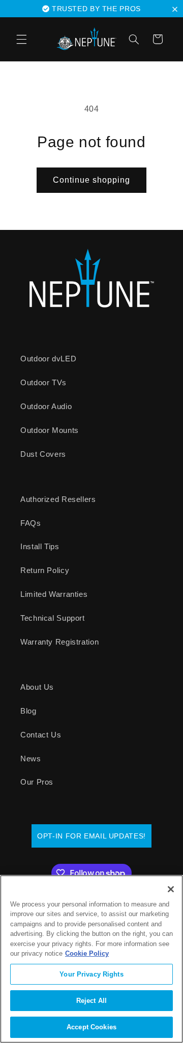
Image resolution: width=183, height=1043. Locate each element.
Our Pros (36, 782)
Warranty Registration (59, 642)
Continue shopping (92, 180)
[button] (177, 9)
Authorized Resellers (58, 499)
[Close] (171, 889)
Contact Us (40, 735)
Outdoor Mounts (49, 430)
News (30, 759)
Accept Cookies (91, 1027)
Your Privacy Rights (91, 974)
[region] (91, 959)
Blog (28, 711)
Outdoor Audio (46, 406)
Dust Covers (43, 454)
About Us (37, 687)
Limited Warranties (53, 594)
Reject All (91, 1000)
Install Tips (39, 547)
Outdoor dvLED (48, 359)
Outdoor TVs (43, 383)
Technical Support (52, 618)
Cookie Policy (87, 953)
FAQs (30, 523)
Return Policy (44, 570)
